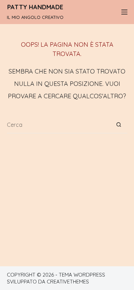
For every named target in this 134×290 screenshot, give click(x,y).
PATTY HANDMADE (35, 7)
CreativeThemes (68, 281)
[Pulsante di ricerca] (118, 124)
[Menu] (124, 12)
